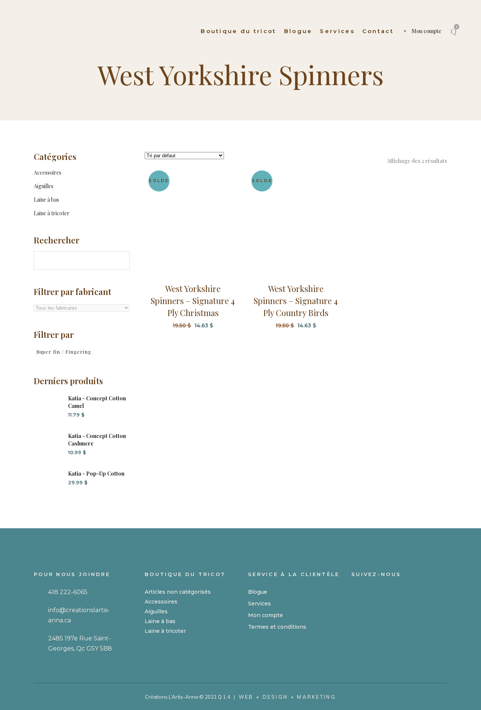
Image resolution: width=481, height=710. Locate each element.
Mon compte (426, 31)
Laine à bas (46, 199)
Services (259, 603)
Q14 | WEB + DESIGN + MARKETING (277, 697)
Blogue (257, 591)
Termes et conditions (277, 626)
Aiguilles (43, 186)
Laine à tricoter (52, 213)
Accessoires (47, 172)
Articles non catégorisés (178, 591)
